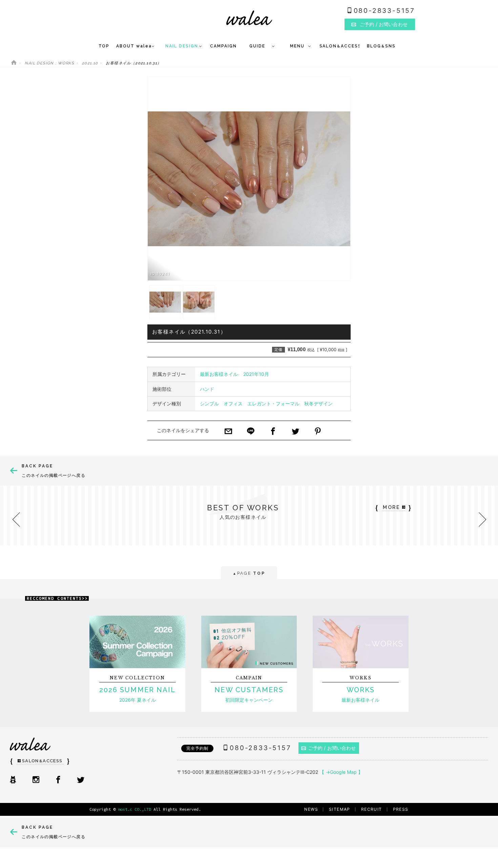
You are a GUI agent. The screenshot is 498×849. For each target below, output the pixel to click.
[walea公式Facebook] (58, 780)
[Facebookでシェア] (273, 431)
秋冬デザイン (318, 403)
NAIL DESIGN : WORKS (49, 63)
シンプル (209, 403)
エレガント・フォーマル (273, 403)
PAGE (249, 573)
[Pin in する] (317, 431)
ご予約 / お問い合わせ (332, 748)
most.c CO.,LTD (134, 809)
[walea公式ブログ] (13, 780)
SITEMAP (339, 809)
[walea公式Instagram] (36, 780)
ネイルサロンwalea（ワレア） (249, 17)
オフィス (233, 403)
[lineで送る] (250, 431)
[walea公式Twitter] (80, 780)
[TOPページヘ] (14, 63)
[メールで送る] (228, 431)
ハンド (207, 389)
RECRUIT (371, 809)
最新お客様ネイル (219, 374)
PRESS (401, 809)
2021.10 (90, 63)
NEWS (311, 809)
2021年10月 (256, 374)
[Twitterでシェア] (295, 431)
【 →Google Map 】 (341, 772)
